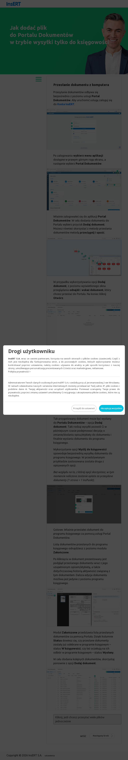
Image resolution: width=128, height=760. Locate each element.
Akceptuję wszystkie (111, 408)
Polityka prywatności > (19, 371)
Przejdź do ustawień (84, 408)
